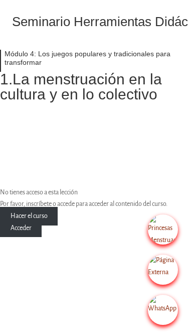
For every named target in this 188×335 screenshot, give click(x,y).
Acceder (21, 228)
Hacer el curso (29, 215)
